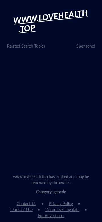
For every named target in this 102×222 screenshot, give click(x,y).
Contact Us (26, 204)
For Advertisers (51, 216)
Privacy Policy (61, 204)
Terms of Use (21, 210)
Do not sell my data (62, 210)
